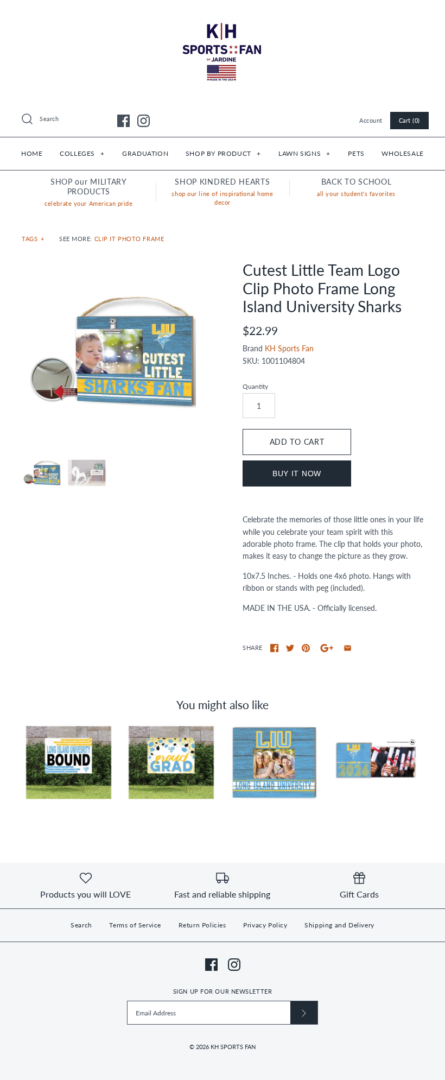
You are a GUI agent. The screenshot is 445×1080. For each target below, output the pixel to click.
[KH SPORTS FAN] (222, 16)
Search (81, 925)
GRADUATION (145, 153)
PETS (356, 153)
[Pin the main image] (306, 648)
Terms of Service (135, 925)
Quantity (255, 386)
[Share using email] (348, 648)
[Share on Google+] (326, 648)
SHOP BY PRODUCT (223, 153)
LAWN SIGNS (304, 153)
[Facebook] (123, 121)
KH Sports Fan (289, 348)
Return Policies (202, 925)
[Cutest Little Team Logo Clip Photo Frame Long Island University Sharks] (112, 351)
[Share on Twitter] (290, 648)
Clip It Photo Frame (129, 238)
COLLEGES (82, 153)
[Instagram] (143, 121)
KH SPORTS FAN (233, 1046)
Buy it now (296, 473)
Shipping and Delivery (339, 925)
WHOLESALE (402, 153)
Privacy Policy (265, 925)
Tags (33, 238)
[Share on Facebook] (274, 648)
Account (371, 120)
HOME (31, 153)
